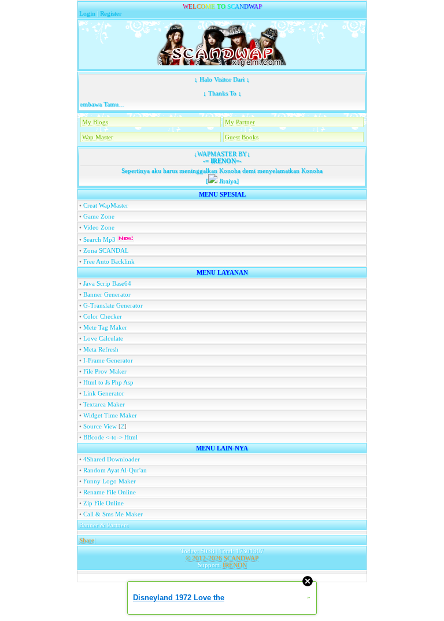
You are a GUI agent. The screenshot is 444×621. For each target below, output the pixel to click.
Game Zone (98, 216)
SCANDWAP (241, 558)
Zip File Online (103, 503)
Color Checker (102, 316)
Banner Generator (107, 294)
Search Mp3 (100, 239)
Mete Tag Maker (105, 327)
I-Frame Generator (108, 360)
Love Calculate (103, 338)
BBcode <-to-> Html (110, 437)
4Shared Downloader (111, 459)
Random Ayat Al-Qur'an (115, 470)
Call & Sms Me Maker (113, 514)
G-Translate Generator (113, 305)
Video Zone (98, 227)
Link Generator (103, 393)
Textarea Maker (104, 404)
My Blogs (95, 122)
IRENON (222, 160)
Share (86, 540)
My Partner (240, 122)
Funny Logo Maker (109, 481)
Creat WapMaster (105, 205)
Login (87, 13)
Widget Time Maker (110, 415)
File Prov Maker (105, 371)
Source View (100, 426)
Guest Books (241, 137)
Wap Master (97, 137)
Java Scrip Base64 (107, 283)
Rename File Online (109, 492)
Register (110, 13)
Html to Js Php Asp (108, 382)
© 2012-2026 (204, 558)
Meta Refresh (101, 349)
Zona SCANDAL (106, 250)
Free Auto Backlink (109, 261)
